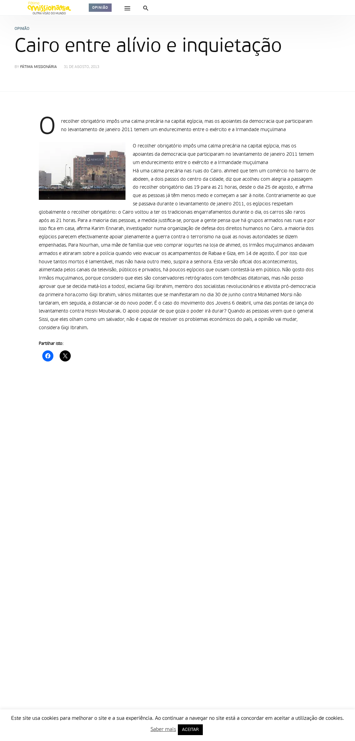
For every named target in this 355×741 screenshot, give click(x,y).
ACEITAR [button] (190, 729)
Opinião (100, 7)
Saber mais (163, 729)
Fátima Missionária (38, 67)
